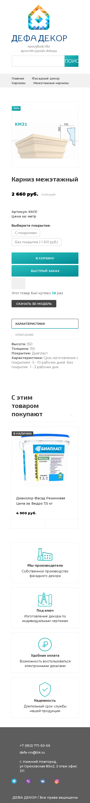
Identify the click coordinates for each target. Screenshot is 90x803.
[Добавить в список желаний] (18, 283)
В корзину (45, 258)
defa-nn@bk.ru (32, 752)
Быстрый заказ (45, 271)
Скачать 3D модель (34, 303)
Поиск (71, 61)
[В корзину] (28, 523)
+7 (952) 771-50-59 (35, 746)
